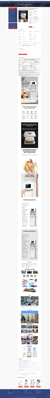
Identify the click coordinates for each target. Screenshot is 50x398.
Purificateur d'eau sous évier (11, 14)
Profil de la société (26, 391)
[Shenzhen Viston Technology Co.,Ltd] (10, 391)
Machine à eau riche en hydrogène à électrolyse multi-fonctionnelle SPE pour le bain (32, 385)
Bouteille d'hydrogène (11, 16)
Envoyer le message (23, 54)
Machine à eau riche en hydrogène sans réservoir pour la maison (20, 385)
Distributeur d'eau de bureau (23, 373)
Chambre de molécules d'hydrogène (12, 21)
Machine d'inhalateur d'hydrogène (38, 391)
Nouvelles (30, 391)
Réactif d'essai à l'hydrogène (11, 17)
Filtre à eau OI (10, 15)
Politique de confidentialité (31, 393)
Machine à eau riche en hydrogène (18, 5)
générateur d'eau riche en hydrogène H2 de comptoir (32, 373)
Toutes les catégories (37, 393)
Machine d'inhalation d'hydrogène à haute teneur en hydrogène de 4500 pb (26, 385)
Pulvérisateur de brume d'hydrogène (12, 18)
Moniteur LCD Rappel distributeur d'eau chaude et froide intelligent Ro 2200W (38, 385)
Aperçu (14, 5)
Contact (13, 27)
